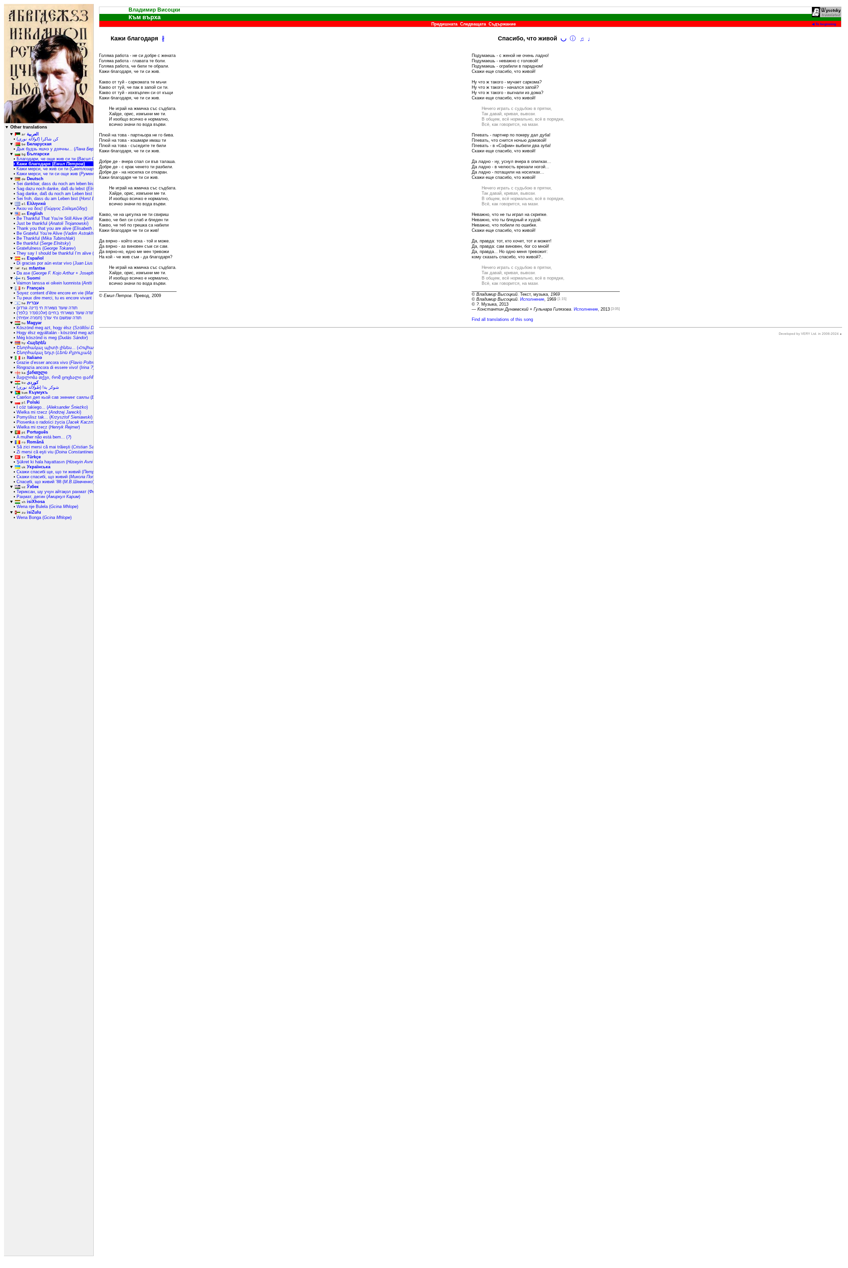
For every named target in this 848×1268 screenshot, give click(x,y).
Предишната (444, 24)
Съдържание (502, 24)
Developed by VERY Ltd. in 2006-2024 (809, 333)
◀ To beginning (824, 24)
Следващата (473, 24)
